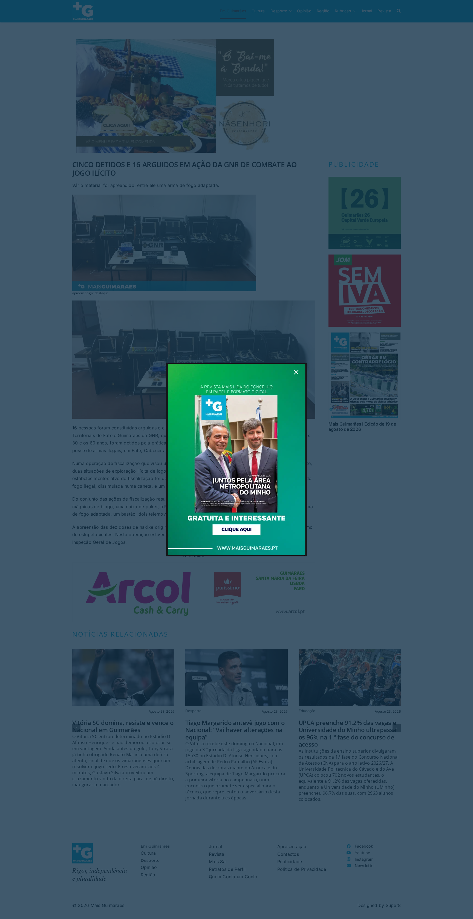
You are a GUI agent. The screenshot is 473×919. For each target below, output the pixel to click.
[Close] (296, 372)
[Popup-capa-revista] (236, 366)
